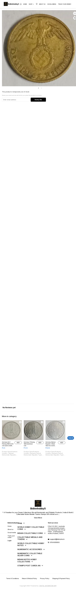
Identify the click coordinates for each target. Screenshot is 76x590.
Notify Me (38, 100)
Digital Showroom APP (48, 586)
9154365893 (55, 542)
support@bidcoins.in (57, 539)
